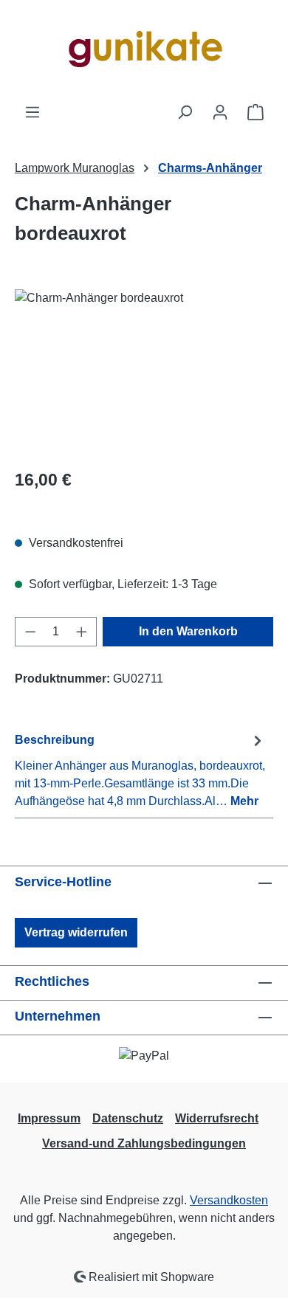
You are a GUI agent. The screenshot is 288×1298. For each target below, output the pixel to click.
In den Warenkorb (188, 631)
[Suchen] (184, 112)
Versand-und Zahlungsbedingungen (144, 1143)
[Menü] (32, 112)
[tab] (140, 770)
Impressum (49, 1118)
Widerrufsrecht (216, 1118)
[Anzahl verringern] (30, 631)
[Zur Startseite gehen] (144, 52)
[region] (144, 372)
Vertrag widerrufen (76, 932)
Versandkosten (229, 1200)
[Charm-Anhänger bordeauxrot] (144, 372)
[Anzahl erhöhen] (81, 631)
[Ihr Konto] (220, 112)
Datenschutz (127, 1118)
